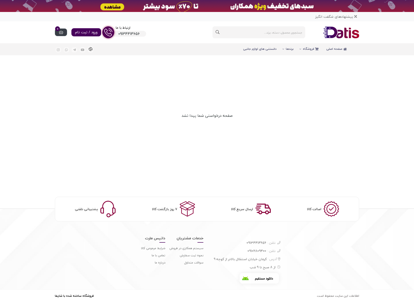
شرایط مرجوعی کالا (153, 248)
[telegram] (74, 50)
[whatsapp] (66, 50)
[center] (218, 32)
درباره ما (160, 262)
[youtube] (82, 50)
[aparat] (91, 49)
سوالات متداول (193, 262)
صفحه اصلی (334, 48)
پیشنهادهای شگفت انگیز (334, 17)
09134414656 (261, 243)
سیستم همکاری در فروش (186, 248)
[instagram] (58, 50)
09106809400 (261, 251)
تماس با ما (158, 255)
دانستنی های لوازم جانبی (259, 48)
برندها (289, 48)
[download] (259, 278)
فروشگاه (309, 48)
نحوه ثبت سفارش (191, 255)
